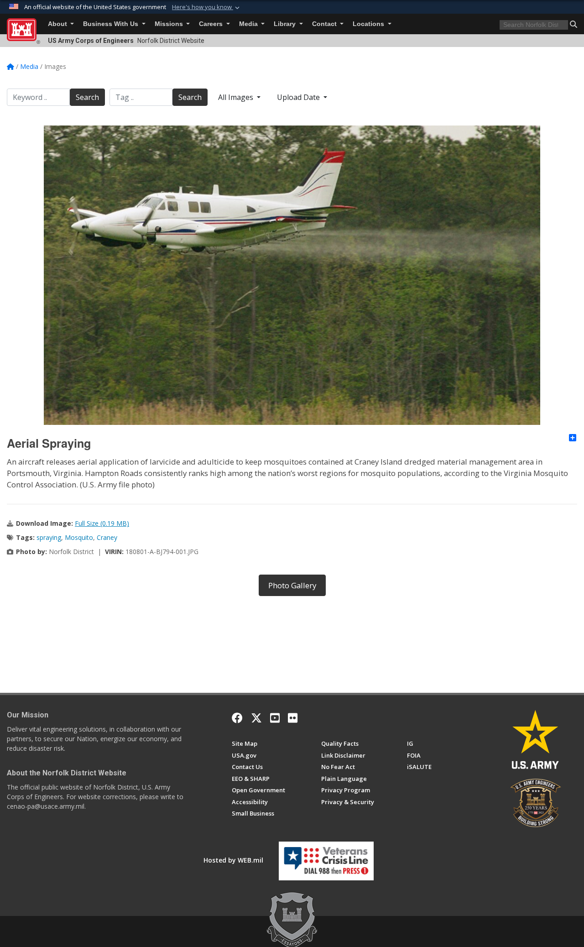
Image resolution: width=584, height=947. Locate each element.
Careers (211, 24)
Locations (369, 24)
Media (249, 24)
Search (87, 97)
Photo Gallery (292, 585)
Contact (325, 24)
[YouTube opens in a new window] (275, 718)
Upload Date (299, 97)
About (58, 24)
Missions (170, 24)
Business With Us (111, 24)
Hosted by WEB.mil (233, 860)
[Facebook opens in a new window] (237, 718)
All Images (236, 97)
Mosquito (79, 537)
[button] (206, 7)
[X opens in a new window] (256, 718)
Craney (107, 537)
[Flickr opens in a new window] (292, 718)
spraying (48, 537)
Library (285, 24)
